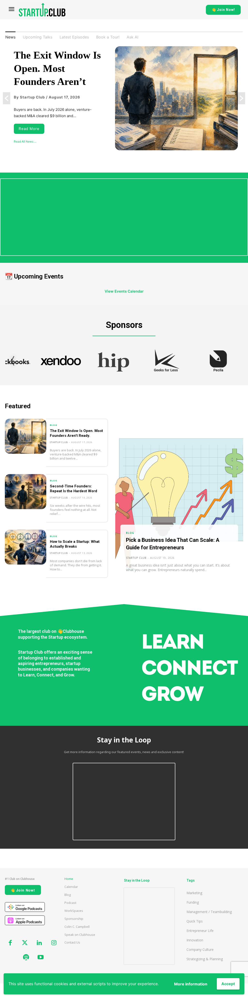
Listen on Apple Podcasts (25, 920)
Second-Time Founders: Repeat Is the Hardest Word (73, 488)
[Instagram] (54, 943)
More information (190, 984)
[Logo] (42, 9)
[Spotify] (26, 958)
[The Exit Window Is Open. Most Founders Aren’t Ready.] (25, 436)
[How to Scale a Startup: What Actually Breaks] (25, 547)
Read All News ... (25, 141)
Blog (53, 425)
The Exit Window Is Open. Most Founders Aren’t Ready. (76, 433)
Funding (192, 902)
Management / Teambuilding (209, 911)
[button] (6, 98)
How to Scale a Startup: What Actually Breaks (75, 544)
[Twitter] (25, 943)
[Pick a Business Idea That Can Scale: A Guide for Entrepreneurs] (179, 502)
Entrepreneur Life (200, 930)
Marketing (194, 893)
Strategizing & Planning (204, 959)
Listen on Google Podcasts (25, 907)
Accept (228, 983)
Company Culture (200, 949)
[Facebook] (10, 943)
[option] (124, 98)
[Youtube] (40, 958)
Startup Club (59, 442)
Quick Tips (194, 921)
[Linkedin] (39, 943)
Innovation (194, 940)
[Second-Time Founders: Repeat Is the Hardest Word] (25, 491)
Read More (29, 128)
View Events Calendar (124, 291)
